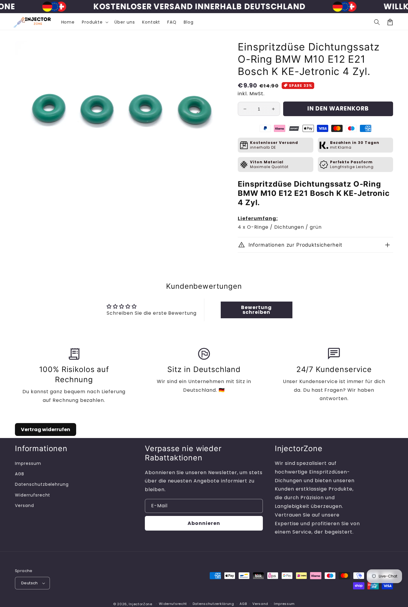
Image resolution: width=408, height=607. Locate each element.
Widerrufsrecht (32, 495)
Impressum (28, 463)
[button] (377, 22)
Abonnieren (204, 523)
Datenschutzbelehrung (42, 484)
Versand (24, 505)
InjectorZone (140, 604)
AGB (19, 474)
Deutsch (29, 583)
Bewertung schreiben (256, 310)
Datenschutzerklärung (213, 603)
